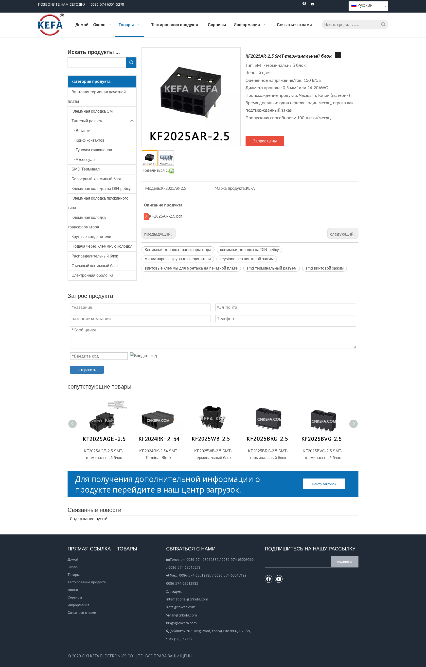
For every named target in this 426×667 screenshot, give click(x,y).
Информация (78, 605)
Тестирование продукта (87, 582)
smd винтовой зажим (324, 268)
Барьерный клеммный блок (96, 179)
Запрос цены (265, 141)
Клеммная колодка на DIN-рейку (101, 189)
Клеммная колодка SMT (93, 111)
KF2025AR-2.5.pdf (165, 216)
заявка (73, 590)
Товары (74, 575)
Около (73, 567)
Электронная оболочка (92, 275)
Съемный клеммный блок (94, 266)
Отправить (87, 369)
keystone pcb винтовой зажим (247, 259)
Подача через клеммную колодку (101, 246)
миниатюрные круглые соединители (178, 259)
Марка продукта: (230, 188)
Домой (73, 559)
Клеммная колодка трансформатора (87, 222)
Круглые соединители (91, 237)
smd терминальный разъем (272, 268)
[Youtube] (313, 4)
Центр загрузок (324, 484)
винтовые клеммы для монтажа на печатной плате (191, 268)
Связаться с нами (82, 613)
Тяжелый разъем (87, 121)
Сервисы (75, 597)
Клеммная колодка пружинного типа (98, 203)
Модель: (153, 188)
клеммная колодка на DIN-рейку (249, 250)
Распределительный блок (94, 256)
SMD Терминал (85, 169)
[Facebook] (304, 4)
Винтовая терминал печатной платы (97, 96)
